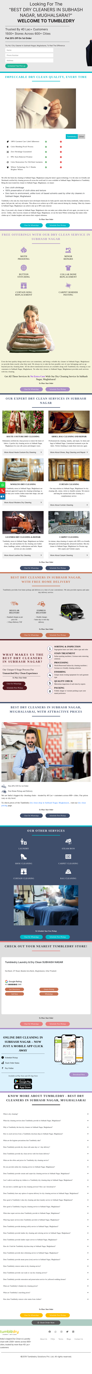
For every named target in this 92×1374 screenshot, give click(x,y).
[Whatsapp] (55, 1331)
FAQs (53, 1339)
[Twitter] (67, 1331)
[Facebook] (50, 1331)
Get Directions (14, 989)
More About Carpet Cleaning (61, 555)
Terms (60, 1339)
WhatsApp (49, 994)
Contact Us (79, 1339)
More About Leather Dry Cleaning (17, 555)
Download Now (79, 1074)
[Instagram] (61, 1331)
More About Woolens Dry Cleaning (17, 502)
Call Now (14, 994)
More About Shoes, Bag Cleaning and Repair (67, 452)
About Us (43, 1339)
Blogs (69, 1339)
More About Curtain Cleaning (61, 505)
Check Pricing (49, 989)
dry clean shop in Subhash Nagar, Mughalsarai (50, 803)
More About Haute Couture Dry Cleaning (20, 452)
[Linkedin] (73, 1331)
